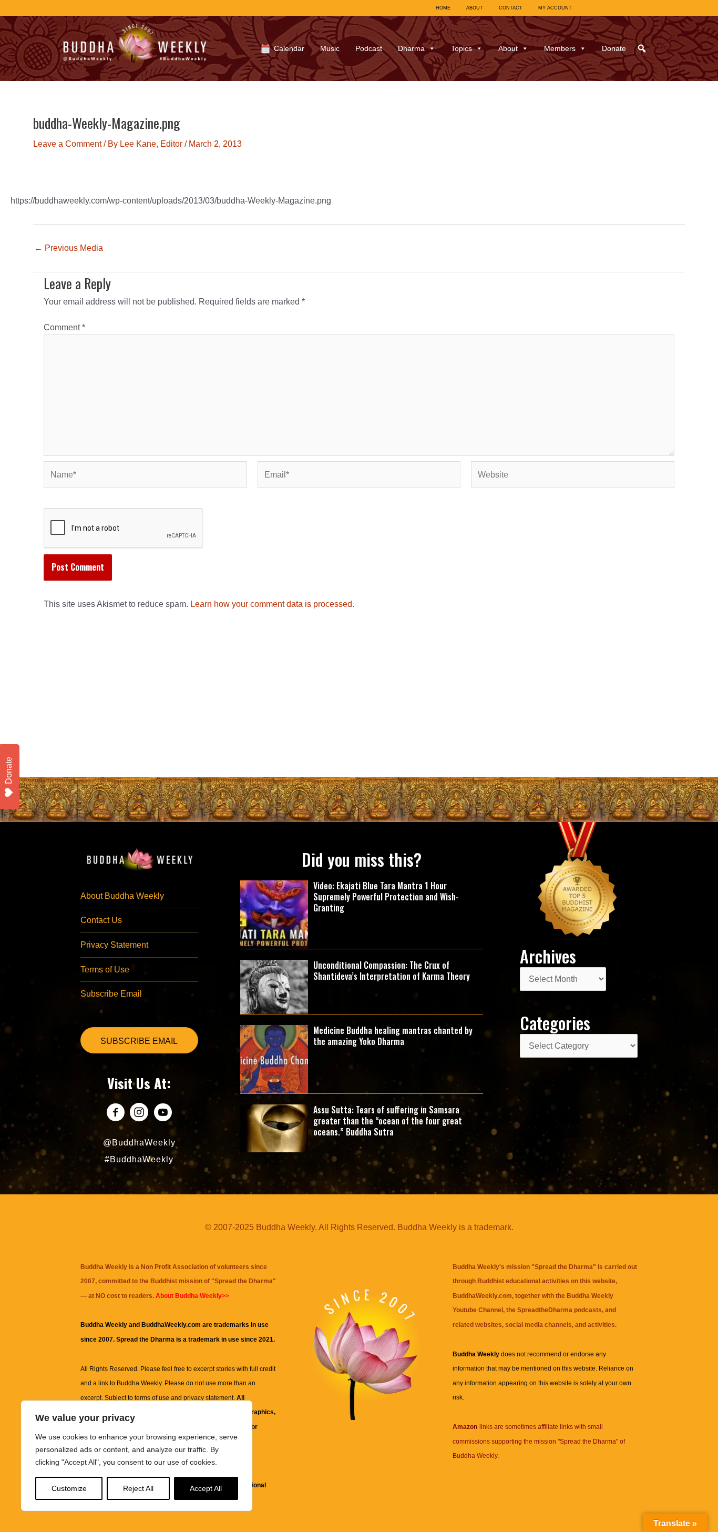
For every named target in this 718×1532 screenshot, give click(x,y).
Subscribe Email (111, 993)
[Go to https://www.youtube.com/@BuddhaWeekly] (162, 1113)
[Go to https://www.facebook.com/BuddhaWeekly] (115, 1113)
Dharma (411, 48)
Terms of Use (104, 969)
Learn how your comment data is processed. (272, 604)
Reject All (138, 1488)
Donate (614, 48)
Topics (461, 48)
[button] (642, 48)
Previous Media (68, 248)
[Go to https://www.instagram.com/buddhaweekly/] (139, 1113)
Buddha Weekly (139, 1383)
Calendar (289, 48)
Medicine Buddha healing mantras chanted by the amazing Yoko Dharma (393, 1036)
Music (330, 48)
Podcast (368, 48)
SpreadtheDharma (544, 1310)
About (508, 48)
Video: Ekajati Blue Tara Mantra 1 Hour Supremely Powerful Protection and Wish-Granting (386, 896)
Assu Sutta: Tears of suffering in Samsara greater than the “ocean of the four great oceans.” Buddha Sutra (387, 1120)
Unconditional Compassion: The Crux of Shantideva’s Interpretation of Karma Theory (391, 970)
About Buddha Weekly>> (192, 1296)
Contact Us (101, 920)
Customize (69, 1488)
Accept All (206, 1488)
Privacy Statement (114, 944)
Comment (64, 327)
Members (560, 48)
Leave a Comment (67, 143)
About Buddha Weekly (122, 895)
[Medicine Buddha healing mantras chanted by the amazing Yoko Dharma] (274, 1058)
